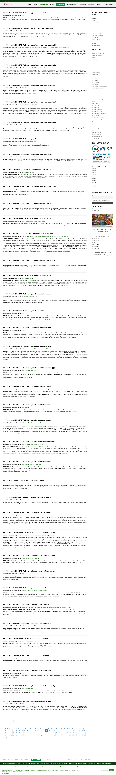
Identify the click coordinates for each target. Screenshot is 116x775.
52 (57, 730)
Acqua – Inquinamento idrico (98, 53)
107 (47, 735)
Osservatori (82, 4)
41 (27, 730)
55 (65, 730)
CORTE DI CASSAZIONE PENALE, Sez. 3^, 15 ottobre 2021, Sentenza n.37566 (29, 442)
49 (49, 730)
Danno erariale (95, 74)
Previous (7, 721)
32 (83, 728)
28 (72, 728)
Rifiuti (23, 15)
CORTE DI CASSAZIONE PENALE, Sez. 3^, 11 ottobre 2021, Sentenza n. (27, 512)
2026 (93, 170)
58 (74, 730)
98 (19, 735)
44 (35, 730)
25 (64, 728)
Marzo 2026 (94, 246)
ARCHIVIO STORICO (108, 4)
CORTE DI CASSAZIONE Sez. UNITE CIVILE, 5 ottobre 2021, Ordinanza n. (28, 701)
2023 (93, 176)
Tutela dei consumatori (97, 136)
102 (31, 735)
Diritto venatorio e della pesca (98, 99)
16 (40, 728)
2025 (93, 172)
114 (69, 735)
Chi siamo (99, 4)
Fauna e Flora (95, 103)
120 (6, 737)
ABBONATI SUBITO (60, 4)
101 (28, 735)
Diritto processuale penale (60, 47)
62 (84, 730)
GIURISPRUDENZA (43, 4)
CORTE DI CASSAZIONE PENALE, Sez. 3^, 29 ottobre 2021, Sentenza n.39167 (29, 85)
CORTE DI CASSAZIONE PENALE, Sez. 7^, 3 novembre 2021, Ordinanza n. (28, 13)
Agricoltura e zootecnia (27, 590)
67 (16, 732)
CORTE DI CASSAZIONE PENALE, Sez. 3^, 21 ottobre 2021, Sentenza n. (27, 203)
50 (52, 730)
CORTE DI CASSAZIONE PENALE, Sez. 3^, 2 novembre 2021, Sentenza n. (28, 28)
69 (22, 732)
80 (51, 732)
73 (32, 732)
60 (79, 730)
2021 (93, 180)
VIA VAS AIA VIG (95, 138)
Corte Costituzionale (96, 24)
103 (34, 735)
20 (51, 728)
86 (67, 732)
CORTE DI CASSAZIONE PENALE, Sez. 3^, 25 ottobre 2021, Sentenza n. (27, 139)
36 (13, 730)
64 (8, 732)
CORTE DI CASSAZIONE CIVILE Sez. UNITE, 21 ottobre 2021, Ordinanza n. (28, 234)
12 (30, 728)
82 (56, 732)
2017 (93, 188)
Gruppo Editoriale (91, 4)
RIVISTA (35, 4)
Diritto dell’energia (96, 82)
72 (30, 732)
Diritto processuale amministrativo (99, 86)
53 (60, 730)
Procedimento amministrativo (49, 236)
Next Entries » (13, 744)
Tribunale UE (94, 43)
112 (63, 735)
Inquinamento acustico (97, 107)
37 (16, 730)
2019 (93, 184)
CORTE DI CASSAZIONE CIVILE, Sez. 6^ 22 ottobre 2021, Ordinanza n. (27, 169)
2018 (93, 186)
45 (38, 730)
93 (5, 735)
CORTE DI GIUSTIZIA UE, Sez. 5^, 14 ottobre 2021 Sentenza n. (24, 480)
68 (19, 732)
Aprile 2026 (94, 244)
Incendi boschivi (95, 105)
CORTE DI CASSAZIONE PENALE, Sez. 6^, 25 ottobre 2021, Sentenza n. (27, 154)
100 (25, 735)
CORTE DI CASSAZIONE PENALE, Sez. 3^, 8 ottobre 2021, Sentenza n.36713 (29, 556)
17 (43, 728)
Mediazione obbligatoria (97, 121)
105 (41, 735)
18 (46, 728)
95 (11, 735)
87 (70, 732)
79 (48, 732)
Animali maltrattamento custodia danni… (100, 119)
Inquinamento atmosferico (27, 124)
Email (93, 195)
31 (80, 728)
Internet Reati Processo (97, 115)
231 (37, 156)
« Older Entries (6, 744)
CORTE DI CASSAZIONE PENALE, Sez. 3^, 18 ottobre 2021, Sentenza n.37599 (29, 368)
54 (63, 730)
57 (71, 730)
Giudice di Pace (95, 37)
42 (30, 730)
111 (60, 735)
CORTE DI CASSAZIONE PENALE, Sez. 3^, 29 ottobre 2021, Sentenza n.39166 (29, 45)
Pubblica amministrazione (62, 236)
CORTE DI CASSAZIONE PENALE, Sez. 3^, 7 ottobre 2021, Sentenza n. (27, 588)
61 (82, 730)
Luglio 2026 (94, 238)
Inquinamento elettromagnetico (99, 113)
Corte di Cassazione (96, 31)
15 (38, 728)
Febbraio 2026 (95, 248)
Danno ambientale (96, 72)
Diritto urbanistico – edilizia (98, 97)
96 (13, 735)
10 (25, 728)
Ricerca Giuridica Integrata (72, 4)
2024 (93, 174)
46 (41, 730)
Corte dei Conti (95, 27)
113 (66, 735)
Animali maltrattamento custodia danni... (30, 558)
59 (76, 730)
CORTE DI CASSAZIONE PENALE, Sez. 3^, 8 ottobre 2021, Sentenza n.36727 (29, 571)
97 (16, 735)
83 (59, 732)
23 (59, 728)
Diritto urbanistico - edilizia (40, 67)
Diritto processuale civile (27, 703)
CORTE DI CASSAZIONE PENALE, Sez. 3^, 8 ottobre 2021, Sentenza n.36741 (29, 532)
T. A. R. (93, 41)
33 (5, 730)
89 (76, 732)
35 (11, 730)
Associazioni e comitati (97, 63)
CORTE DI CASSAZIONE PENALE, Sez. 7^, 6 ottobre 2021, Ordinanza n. (27, 670)
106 (44, 735)
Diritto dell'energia (39, 236)
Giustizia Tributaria (96, 39)
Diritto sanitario (95, 95)
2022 (93, 178)
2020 (93, 182)
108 (50, 735)
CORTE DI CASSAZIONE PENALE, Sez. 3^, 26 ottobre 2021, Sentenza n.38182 (29, 122)
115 (72, 735)
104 (38, 735)
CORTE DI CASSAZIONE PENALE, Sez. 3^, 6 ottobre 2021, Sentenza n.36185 (29, 686)
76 (40, 732)
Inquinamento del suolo (97, 111)
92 (84, 732)
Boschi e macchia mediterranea (99, 68)
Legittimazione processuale (28, 156)
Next (12, 721)
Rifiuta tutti (5, 773)
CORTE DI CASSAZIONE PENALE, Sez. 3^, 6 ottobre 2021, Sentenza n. (27, 638)
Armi (93, 61)
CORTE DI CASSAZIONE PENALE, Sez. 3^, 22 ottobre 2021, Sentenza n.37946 (29, 186)
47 (43, 730)
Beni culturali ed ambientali (41, 47)
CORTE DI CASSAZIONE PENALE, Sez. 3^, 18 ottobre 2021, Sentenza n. (27, 311)
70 (24, 732)
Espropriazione (95, 101)
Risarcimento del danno (97, 132)
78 (46, 732)
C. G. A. (93, 20)
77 (43, 732)
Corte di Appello (95, 29)
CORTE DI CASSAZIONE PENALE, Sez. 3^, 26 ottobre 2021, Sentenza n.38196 (29, 102)
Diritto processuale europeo (98, 90)
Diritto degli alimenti (96, 78)
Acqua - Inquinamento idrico (28, 47)
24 (61, 728)
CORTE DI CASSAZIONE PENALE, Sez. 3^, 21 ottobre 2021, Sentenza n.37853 (29, 260)
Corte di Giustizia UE (96, 33)
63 (5, 732)
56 (68, 730)
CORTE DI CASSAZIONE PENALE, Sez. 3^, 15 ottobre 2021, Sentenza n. (27, 386)
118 (81, 735)
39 (22, 730)
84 (62, 732)
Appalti (93, 57)
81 (54, 732)
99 (22, 735)
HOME (29, 4)
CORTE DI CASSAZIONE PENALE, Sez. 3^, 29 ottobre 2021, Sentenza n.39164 (29, 65)
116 (75, 735)
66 (13, 732)
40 (24, 730)
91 (81, 732)
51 (54, 730)
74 (35, 732)
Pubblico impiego (96, 128)
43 (32, 730)
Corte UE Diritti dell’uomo (97, 35)
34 (8, 730)
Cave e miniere (50, 47)
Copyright (65, 763)
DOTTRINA (52, 4)
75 (38, 732)
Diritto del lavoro (95, 80)
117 (78, 735)
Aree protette (95, 59)
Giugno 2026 (94, 240)
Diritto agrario (95, 76)
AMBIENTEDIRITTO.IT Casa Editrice (102, 230)
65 (11, 732)
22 (56, 728)
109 (54, 735)
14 (35, 728)
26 (67, 728)
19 (48, 728)
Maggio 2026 (94, 242)
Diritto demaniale (25, 389)
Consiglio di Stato (96, 22)
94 (8, 735)
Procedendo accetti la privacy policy (101, 200)
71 (27, 732)
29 (75, 728)
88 (73, 732)
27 (69, 728)
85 (65, 732)
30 (78, 728)
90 (78, 732)
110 (57, 735)
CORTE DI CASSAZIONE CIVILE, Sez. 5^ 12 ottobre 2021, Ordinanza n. (27, 497)
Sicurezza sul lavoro (33, 296)
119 (84, 735)
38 (19, 730)
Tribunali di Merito (96, 45)
